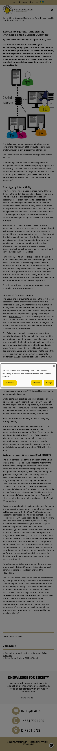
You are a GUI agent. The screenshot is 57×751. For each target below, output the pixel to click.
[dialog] (28, 375)
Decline (36, 383)
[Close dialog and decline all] (53, 365)
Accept (49, 383)
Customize (9, 383)
